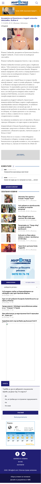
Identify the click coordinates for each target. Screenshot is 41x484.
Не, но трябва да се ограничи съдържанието (21, 399)
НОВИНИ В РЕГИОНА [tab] (10, 282)
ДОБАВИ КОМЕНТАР (12, 187)
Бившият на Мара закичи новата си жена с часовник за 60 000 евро (28, 237)
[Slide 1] (16, 41)
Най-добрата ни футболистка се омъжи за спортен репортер (29, 207)
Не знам (8, 406)
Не (6, 402)
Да (6, 396)
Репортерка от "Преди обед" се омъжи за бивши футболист (28, 227)
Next (40, 11)
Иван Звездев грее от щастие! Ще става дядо (26, 217)
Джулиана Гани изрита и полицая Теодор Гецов (26, 197)
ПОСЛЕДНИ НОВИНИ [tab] (30, 282)
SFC (29, 480)
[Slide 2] (19, 41)
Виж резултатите (20, 417)
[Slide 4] (24, 41)
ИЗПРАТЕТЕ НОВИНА (20, 459)
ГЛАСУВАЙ (20, 412)
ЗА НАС (20, 462)
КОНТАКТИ (20, 465)
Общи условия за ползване (20, 477)
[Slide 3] (21, 41)
